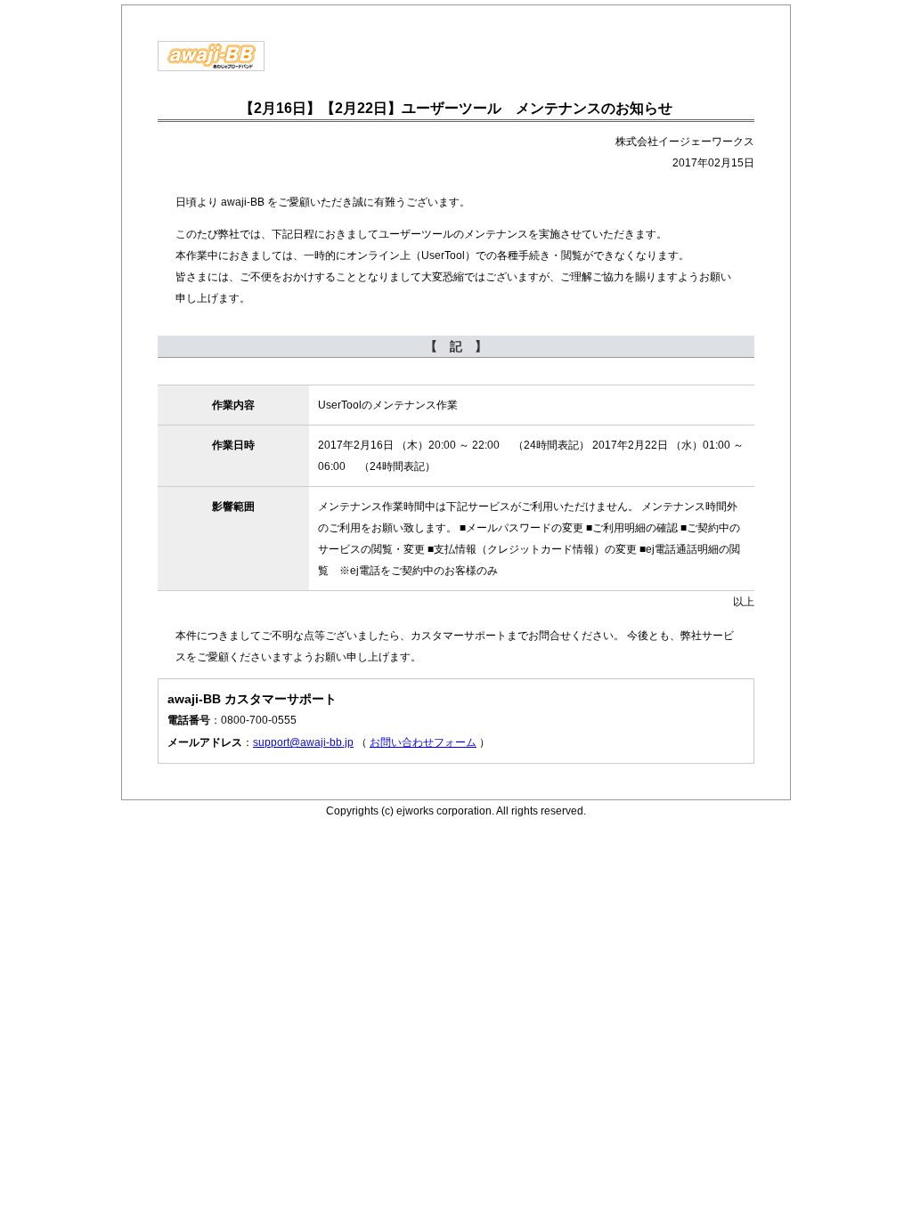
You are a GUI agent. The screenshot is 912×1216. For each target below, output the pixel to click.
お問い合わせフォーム (423, 742)
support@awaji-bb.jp (303, 742)
